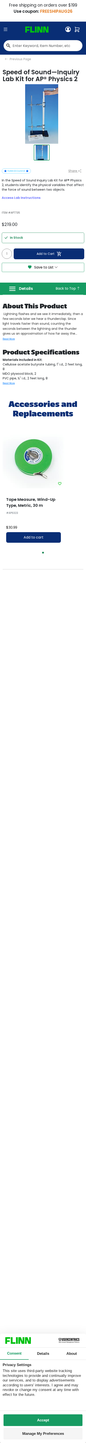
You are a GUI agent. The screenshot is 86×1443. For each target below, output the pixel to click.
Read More (9, 339)
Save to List (44, 267)
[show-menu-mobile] (5, 29)
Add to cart (33, 537)
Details (26, 288)
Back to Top (66, 288)
